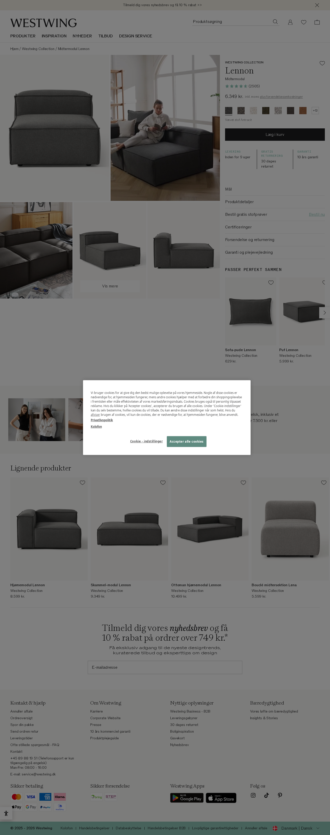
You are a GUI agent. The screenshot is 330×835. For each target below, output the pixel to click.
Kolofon (96, 426)
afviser (95, 415)
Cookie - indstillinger (146, 441)
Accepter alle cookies (187, 441)
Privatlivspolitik (102, 420)
